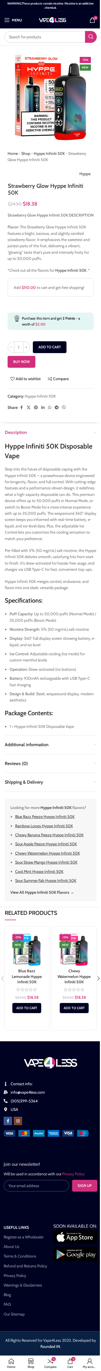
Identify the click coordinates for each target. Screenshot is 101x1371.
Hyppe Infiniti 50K (49, 153)
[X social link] (28, 407)
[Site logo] (52, 19)
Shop (25, 153)
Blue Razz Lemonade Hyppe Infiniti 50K (27, 976)
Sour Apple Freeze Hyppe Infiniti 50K (46, 843)
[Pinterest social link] (36, 407)
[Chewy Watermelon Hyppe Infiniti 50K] (74, 949)
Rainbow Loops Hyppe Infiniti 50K (44, 825)
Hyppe (85, 173)
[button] (26, 1008)
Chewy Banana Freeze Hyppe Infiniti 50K (49, 834)
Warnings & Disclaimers (23, 1285)
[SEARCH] (91, 37)
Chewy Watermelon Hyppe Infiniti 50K (47, 853)
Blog (7, 1294)
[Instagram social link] (18, 1121)
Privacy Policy (15, 1275)
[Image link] (46, 1132)
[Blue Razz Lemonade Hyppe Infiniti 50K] (26, 949)
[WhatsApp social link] (49, 407)
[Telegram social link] (56, 407)
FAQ (7, 1304)
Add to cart (49, 347)
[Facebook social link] (21, 407)
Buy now (21, 361)
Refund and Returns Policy (25, 1266)
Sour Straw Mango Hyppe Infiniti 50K (46, 862)
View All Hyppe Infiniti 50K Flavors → (42, 892)
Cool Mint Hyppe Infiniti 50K (39, 871)
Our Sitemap (14, 1314)
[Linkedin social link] (43, 407)
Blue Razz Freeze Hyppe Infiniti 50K (45, 816)
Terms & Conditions (20, 1256)
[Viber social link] (64, 407)
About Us (11, 1246)
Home (13, 153)
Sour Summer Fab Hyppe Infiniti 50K (45, 880)
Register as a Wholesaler (23, 1237)
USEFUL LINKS (16, 1227)
